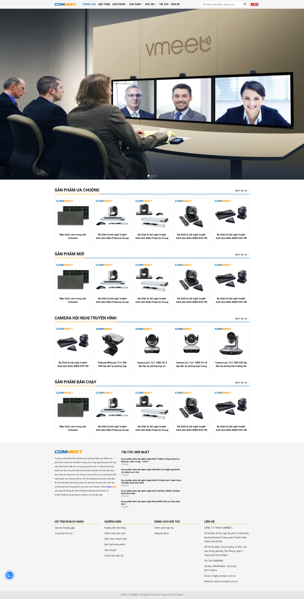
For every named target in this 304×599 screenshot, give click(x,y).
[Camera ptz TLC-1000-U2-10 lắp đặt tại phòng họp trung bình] (192, 342)
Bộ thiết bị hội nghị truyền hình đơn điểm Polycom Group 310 (152, 236)
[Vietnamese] (253, 4)
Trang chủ (89, 4)
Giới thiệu (104, 4)
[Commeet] (66, 4)
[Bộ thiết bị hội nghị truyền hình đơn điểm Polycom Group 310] (152, 214)
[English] (257, 4)
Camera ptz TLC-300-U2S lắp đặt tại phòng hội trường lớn (231, 364)
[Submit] (245, 4)
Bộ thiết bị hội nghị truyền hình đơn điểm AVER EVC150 (191, 236)
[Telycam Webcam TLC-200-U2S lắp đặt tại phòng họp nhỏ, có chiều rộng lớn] (112, 342)
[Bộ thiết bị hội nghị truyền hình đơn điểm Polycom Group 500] (112, 214)
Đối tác (150, 4)
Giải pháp (135, 4)
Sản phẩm (118, 4)
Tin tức (164, 4)
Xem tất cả (241, 190)
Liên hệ (175, 4)
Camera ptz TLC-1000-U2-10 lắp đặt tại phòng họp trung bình (191, 364)
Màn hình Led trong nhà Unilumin (73, 236)
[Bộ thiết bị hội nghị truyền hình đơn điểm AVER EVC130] (231, 214)
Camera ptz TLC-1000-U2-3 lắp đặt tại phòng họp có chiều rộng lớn (152, 364)
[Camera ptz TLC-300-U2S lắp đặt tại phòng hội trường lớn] (231, 342)
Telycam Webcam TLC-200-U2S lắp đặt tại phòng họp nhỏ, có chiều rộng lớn (112, 364)
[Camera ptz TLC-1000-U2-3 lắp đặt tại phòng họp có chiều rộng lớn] (152, 342)
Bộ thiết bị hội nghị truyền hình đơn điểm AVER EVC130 (231, 236)
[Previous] (10, 94)
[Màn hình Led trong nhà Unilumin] (73, 214)
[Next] (294, 94)
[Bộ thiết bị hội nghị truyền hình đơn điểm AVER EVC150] (192, 214)
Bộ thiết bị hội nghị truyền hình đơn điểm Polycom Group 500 (112, 236)
